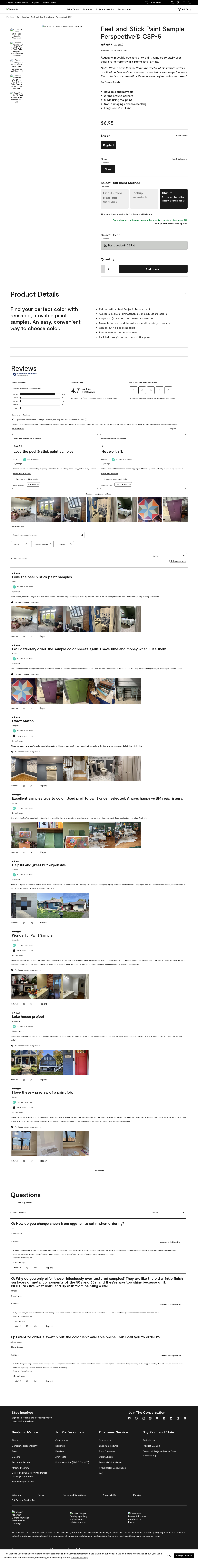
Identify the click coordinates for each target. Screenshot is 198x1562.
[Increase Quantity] (114, 269)
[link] (184, 2)
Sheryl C (15, 726)
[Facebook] (129, 1418)
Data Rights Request (22, 1476)
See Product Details (110, 82)
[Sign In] (178, 2)
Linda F (104, 459)
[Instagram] (136, 1418)
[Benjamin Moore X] (164, 1418)
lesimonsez (16, 1021)
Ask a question (25, 1202)
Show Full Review (22, 473)
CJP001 (13, 1291)
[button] (44, 2)
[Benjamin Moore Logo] (16, 9)
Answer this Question (170, 1242)
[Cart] (189, 2)
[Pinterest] (157, 1418)
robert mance (16, 1342)
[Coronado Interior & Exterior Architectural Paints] (142, 1517)
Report (43, 636)
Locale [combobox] (62, 544)
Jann (12, 1228)
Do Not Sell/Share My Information (29, 1472)
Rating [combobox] (16, 544)
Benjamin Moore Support (23, 1257)
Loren (14, 803)
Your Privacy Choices (23, 1481)
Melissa (15, 870)
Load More (99, 1170)
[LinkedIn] (178, 1418)
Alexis (14, 654)
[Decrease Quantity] (103, 269)
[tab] (16, 33)
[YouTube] (150, 1418)
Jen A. (14, 1097)
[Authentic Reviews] (25, 374)
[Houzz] (171, 1418)
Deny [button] (168, 1555)
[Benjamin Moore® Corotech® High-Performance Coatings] (26, 1517)
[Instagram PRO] (143, 1418)
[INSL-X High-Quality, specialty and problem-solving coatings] (84, 1517)
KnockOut (16, 940)
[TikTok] (185, 1418)
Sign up (15, 1417)
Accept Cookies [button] (184, 1555)
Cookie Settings (79, 1557)
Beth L (16, 459)
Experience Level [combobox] (41, 544)
